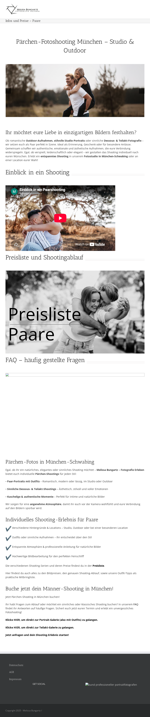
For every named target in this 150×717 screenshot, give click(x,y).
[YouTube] (44, 692)
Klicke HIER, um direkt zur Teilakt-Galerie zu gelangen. (39, 627)
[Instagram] (34, 692)
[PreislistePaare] (75, 271)
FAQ (135, 604)
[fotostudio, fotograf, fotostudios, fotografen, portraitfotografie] (111, 684)
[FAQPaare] (75, 374)
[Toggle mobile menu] (143, 6)
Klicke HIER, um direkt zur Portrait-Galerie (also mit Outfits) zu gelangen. (51, 620)
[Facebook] (39, 692)
